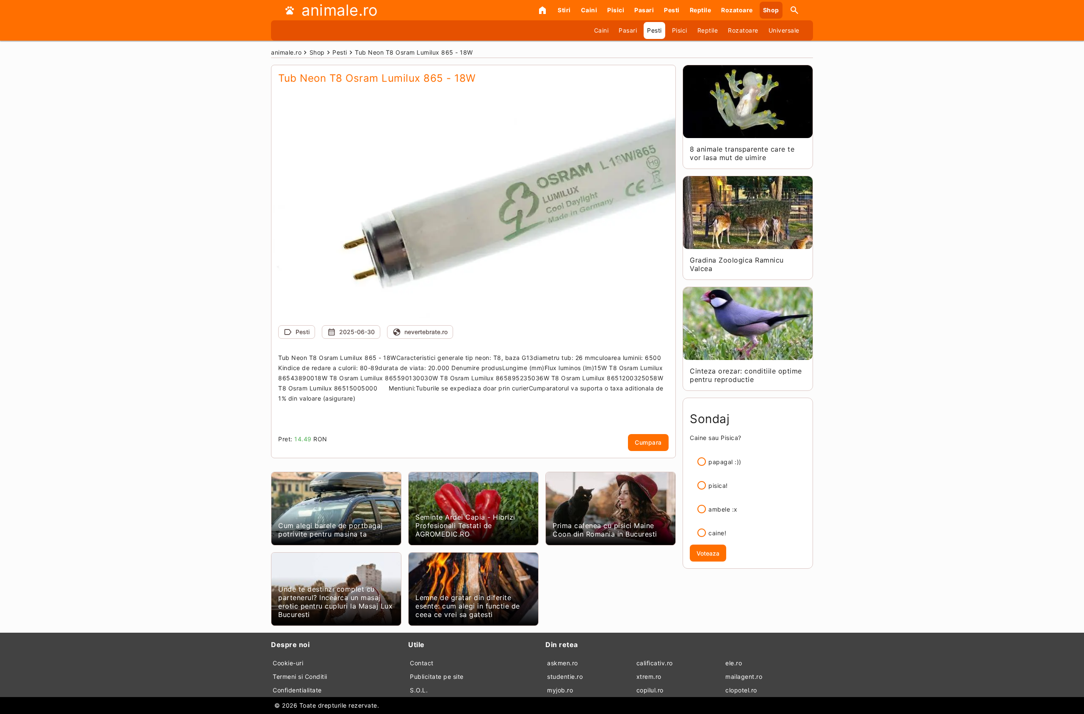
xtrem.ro (648, 676)
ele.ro (733, 663)
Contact (422, 663)
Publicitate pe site (437, 676)
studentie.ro (565, 676)
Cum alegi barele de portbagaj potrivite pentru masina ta (330, 529)
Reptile (700, 10)
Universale (784, 30)
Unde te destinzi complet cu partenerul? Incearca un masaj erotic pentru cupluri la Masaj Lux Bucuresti (335, 602)
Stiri (564, 10)
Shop (771, 10)
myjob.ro (560, 690)
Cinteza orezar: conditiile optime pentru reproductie (746, 375)
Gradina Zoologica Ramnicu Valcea (737, 264)
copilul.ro (650, 690)
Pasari (644, 10)
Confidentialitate (297, 690)
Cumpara (648, 442)
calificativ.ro (654, 663)
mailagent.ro (743, 676)
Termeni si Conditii (300, 676)
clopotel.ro (741, 690)
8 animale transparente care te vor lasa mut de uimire (742, 153)
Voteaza (708, 553)
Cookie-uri (288, 663)
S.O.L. (419, 690)
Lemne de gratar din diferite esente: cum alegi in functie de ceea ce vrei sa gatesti (467, 606)
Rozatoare (737, 10)
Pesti (672, 10)
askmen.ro (562, 663)
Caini (589, 10)
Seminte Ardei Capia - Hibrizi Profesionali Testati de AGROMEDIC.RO (465, 525)
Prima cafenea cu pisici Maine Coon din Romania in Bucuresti (605, 529)
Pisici (615, 10)
